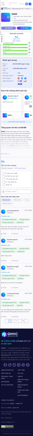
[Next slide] (30, 106)
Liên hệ (20, 376)
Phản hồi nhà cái (7, 203)
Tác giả (20, 373)
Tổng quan (3, 4)
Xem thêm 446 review (15, 122)
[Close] (29, 432)
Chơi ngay (24, 28)
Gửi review (9, 28)
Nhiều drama (17, 200)
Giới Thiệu (21, 370)
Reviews (22, 4)
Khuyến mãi (5, 382)
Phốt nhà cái (6, 373)
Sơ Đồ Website (23, 395)
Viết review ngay (20, 168)
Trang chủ (6, 9)
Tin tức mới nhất (7, 385)
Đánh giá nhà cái (17, 9)
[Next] (26, 321)
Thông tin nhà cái (13, 4)
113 (23, 321)
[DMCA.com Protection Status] (7, 426)
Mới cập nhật (6, 200)
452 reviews (16, 40)
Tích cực (27, 200)
